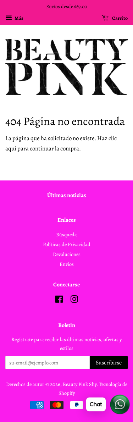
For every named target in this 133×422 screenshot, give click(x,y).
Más (18, 18)
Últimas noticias (66, 195)
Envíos (67, 264)
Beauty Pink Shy (79, 384)
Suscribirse (109, 363)
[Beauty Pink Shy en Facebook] (59, 300)
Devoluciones (67, 254)
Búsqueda (66, 234)
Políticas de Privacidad (66, 244)
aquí (10, 148)
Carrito (119, 18)
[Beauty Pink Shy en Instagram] (74, 300)
